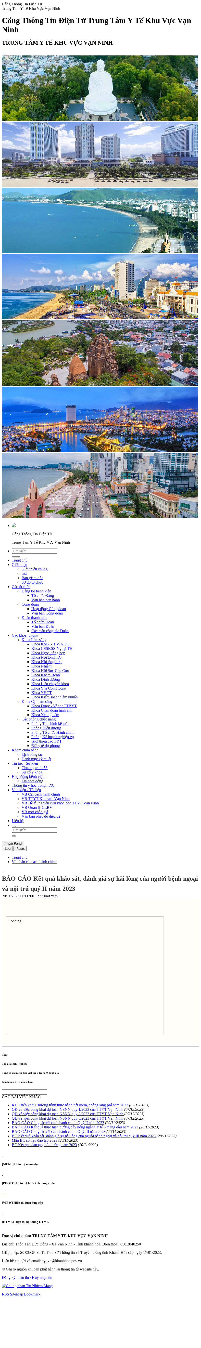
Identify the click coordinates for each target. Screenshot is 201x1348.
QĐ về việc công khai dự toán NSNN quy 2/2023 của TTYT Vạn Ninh (68, 1114)
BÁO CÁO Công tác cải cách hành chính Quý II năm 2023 (58, 1123)
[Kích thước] (2, 871)
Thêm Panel (13, 843)
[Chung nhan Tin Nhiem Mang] (27, 1286)
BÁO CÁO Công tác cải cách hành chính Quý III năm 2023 (58, 1131)
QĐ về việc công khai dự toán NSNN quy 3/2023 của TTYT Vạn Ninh (68, 1118)
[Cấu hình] (4, 1193)
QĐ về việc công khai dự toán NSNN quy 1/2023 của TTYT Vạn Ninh (68, 1109)
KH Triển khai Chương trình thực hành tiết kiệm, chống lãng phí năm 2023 (70, 1105)
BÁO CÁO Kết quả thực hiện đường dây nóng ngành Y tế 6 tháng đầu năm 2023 (75, 1127)
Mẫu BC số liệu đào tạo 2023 (35, 1140)
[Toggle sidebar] (4, 54)
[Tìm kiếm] (14, 826)
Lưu (7, 849)
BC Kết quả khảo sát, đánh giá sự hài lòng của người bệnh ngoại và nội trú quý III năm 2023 (84, 1136)
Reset (20, 849)
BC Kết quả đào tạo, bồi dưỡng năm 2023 (44, 1145)
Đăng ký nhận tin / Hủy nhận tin (27, 1277)
